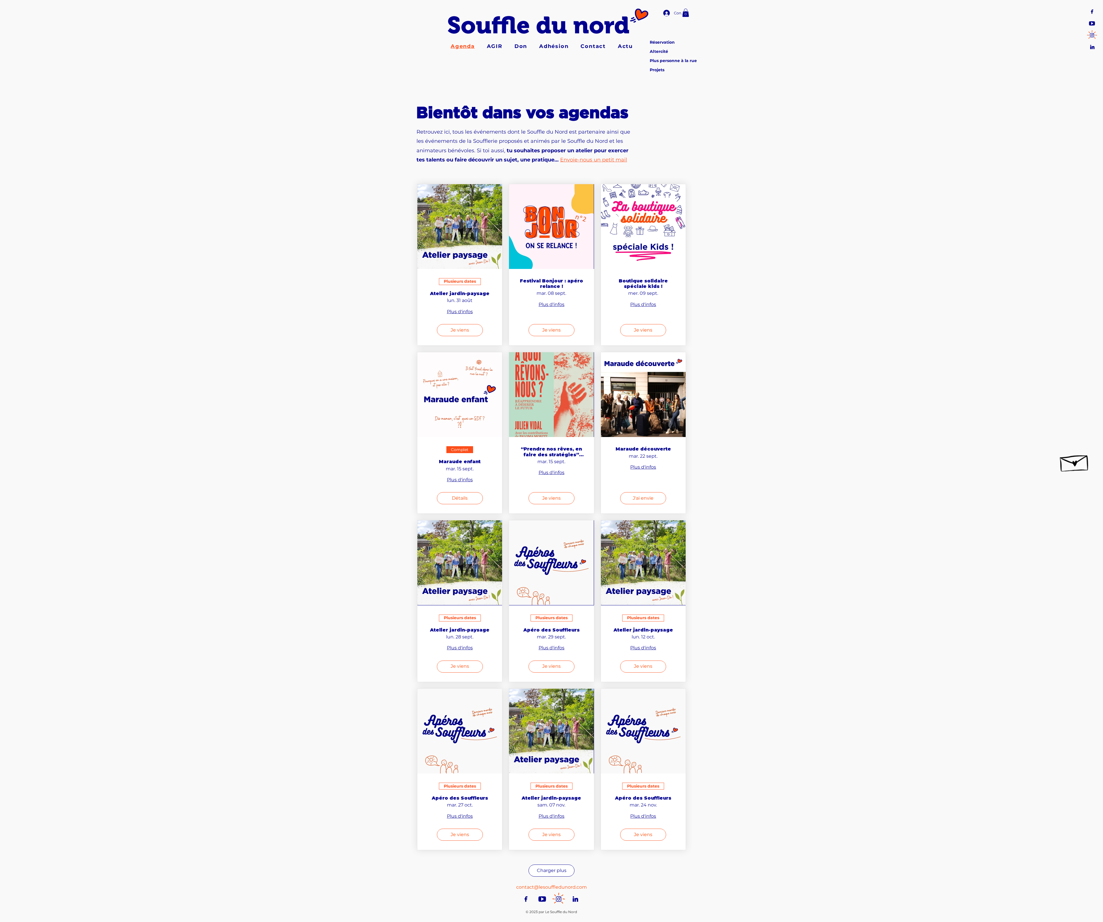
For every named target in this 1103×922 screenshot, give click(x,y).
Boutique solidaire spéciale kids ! (643, 283)
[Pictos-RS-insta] (1092, 34)
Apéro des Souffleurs (551, 630)
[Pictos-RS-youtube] (1092, 23)
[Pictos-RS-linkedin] (1092, 46)
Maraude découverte (643, 449)
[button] (685, 13)
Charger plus (551, 870)
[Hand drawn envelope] (1074, 461)
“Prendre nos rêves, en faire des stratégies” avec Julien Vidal (551, 451)
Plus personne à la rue (673, 60)
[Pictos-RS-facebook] (1092, 11)
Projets (657, 69)
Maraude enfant (460, 461)
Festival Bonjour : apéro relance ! (551, 283)
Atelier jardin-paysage (459, 293)
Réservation (662, 42)
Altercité (659, 51)
